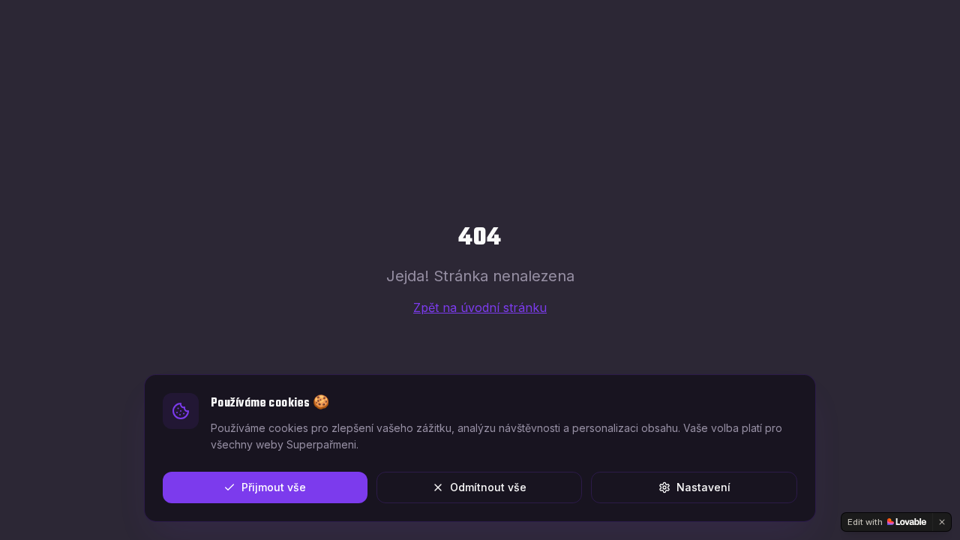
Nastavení (703, 487)
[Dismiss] (942, 522)
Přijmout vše (274, 487)
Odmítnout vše (488, 487)
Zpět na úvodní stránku (480, 307)
